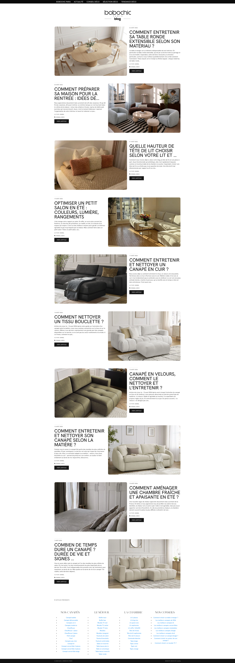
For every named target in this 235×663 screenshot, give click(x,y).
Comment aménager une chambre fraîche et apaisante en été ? (154, 492)
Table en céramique (102, 649)
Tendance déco (128, 2)
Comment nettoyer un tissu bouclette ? (79, 319)
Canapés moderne (71, 625)
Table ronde (102, 654)
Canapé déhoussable (71, 620)
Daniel (137, 64)
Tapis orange (134, 649)
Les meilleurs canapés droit (166, 633)
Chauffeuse (71, 628)
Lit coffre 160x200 (134, 628)
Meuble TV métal (102, 625)
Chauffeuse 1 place (71, 631)
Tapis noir (134, 646)
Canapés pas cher (71, 641)
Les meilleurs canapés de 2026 (166, 620)
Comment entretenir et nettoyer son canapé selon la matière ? (79, 438)
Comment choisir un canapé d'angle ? (165, 636)
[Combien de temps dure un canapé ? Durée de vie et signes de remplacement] (144, 564)
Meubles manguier (102, 633)
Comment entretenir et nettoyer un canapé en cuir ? (154, 264)
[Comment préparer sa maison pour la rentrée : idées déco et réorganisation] (144, 108)
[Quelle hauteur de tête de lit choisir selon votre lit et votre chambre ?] (90, 165)
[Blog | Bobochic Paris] (117, 15)
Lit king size (134, 620)
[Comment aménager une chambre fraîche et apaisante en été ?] (90, 507)
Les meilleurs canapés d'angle (166, 631)
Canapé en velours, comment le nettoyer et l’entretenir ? (152, 381)
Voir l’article (136, 71)
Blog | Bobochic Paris (65, 661)
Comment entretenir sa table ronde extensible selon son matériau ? (154, 39)
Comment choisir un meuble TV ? (166, 643)
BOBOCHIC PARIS (63, 2)
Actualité (78, 2)
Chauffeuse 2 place (71, 633)
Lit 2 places (134, 618)
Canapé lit (71, 644)
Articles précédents (62, 600)
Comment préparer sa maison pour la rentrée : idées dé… (77, 93)
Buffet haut (102, 618)
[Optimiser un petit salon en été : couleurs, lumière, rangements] (144, 222)
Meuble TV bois (102, 628)
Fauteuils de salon (103, 636)
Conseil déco (93, 2)
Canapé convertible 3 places (71, 649)
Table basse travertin (102, 651)
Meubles (102, 631)
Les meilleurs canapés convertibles (165, 625)
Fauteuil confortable (102, 641)
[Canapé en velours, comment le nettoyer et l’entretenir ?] (90, 393)
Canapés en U (71, 623)
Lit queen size (134, 623)
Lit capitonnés (134, 625)
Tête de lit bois (134, 631)
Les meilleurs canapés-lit (165, 623)
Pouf (70, 638)
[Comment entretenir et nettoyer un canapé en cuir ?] (90, 279)
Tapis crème (134, 644)
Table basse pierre (102, 646)
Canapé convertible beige (71, 651)
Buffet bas (102, 620)
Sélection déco (110, 2)
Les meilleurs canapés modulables (165, 628)
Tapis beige (134, 641)
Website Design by (173, 661)
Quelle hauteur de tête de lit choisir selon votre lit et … (153, 150)
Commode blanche (134, 638)
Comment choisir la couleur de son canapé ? (165, 639)
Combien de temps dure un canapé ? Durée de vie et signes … (75, 552)
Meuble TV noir (102, 623)
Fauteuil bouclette (103, 638)
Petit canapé (71, 636)
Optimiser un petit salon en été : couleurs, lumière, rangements (76, 210)
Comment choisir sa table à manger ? (165, 618)
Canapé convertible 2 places (71, 646)
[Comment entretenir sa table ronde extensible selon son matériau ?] (90, 51)
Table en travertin (103, 644)
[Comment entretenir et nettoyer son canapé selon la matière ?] (144, 450)
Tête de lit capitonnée (134, 633)
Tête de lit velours (134, 636)
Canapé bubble (71, 618)
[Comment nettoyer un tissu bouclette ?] (144, 336)
